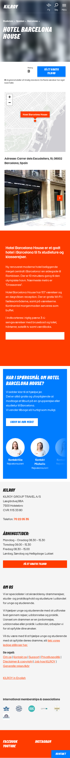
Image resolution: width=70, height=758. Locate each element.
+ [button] (9, 97)
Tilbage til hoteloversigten (35, 336)
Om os (7, 657)
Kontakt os (20, 657)
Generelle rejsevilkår (16, 666)
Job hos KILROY (45, 661)
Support (34, 657)
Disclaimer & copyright (18, 661)
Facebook (10, 741)
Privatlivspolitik (50, 657)
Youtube (9, 746)
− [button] (9, 102)
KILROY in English (14, 678)
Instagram (43, 741)
